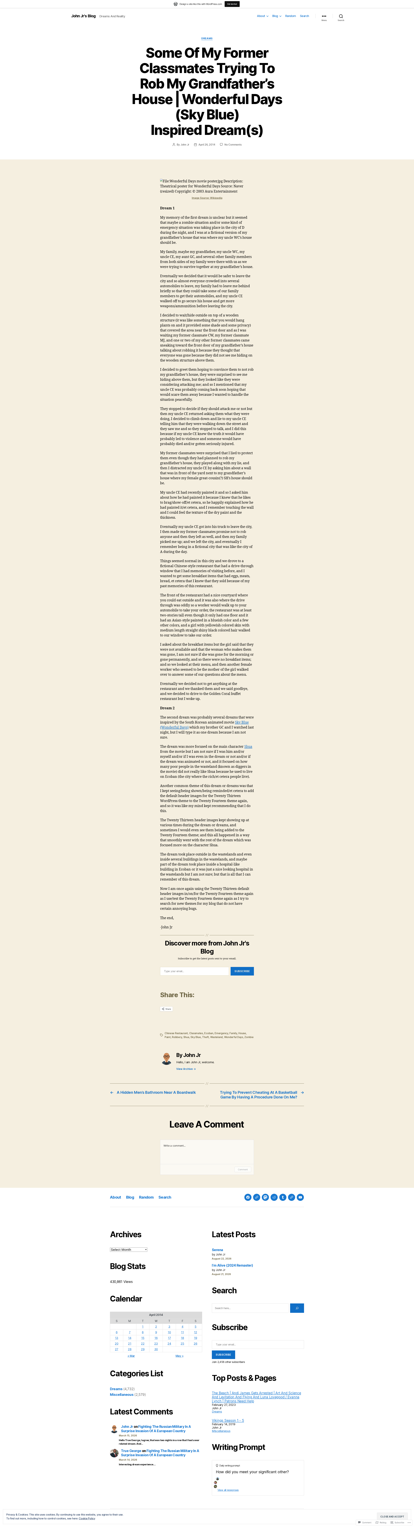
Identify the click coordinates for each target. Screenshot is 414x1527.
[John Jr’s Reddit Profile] (274, 1197)
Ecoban (208, 1033)
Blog (275, 16)
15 (142, 1338)
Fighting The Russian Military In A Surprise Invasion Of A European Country (156, 1429)
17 (169, 1338)
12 (195, 1332)
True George (131, 1451)
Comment (243, 1169)
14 (129, 1338)
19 (195, 1338)
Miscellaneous (122, 1395)
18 (182, 1338)
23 (156, 1343)
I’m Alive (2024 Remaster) (232, 1265)
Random (290, 16)
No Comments (232, 144)
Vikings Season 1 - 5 (228, 1420)
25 (182, 1343)
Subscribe (242, 971)
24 (169, 1343)
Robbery (177, 1037)
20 (116, 1343)
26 (195, 1343)
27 (116, 1349)
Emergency (221, 1033)
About (261, 16)
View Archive (186, 1068)
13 (116, 1338)
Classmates (196, 1033)
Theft (205, 1037)
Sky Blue (196, 1037)
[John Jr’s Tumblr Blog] (282, 1197)
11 (182, 1332)
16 (156, 1338)
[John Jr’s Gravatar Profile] (256, 1197)
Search (304, 16)
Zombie (248, 1037)
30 (156, 1349)
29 (142, 1349)
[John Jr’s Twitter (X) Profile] (291, 1197)
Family (233, 1033)
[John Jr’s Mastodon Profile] (265, 1197)
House (242, 1033)
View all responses (228, 1490)
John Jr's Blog (83, 16)
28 (129, 1349)
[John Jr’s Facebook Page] (247, 1197)
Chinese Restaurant (176, 1033)
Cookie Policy (87, 1518)
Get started (232, 4)
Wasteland (216, 1037)
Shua (248, 747)
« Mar (131, 1356)
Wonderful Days (233, 1037)
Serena (217, 1250)
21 (129, 1343)
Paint (168, 1037)
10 (169, 1332)
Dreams (206, 38)
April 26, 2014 (206, 144)
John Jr (184, 144)
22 (142, 1343)
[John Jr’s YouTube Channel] (300, 1197)
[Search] (297, 1308)
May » (180, 1356)
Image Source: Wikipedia (207, 197)
